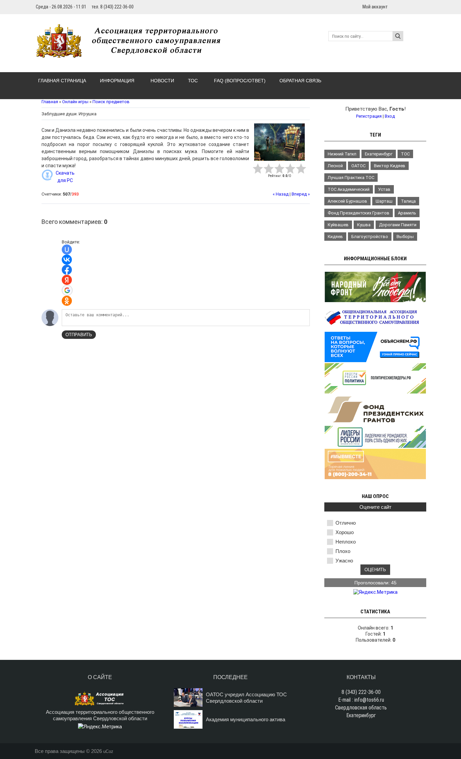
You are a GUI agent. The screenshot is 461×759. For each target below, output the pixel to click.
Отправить (78, 334)
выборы (405, 236)
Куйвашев (338, 224)
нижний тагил (342, 153)
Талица (408, 201)
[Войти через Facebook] (67, 270)
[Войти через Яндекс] (67, 280)
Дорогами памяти (397, 224)
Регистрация (369, 116)
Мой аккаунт (375, 6)
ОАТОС (358, 165)
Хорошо (344, 532)
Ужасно (344, 560)
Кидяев (335, 236)
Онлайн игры (75, 101)
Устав (384, 189)
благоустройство (369, 236)
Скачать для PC (65, 176)
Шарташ (384, 201)
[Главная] (132, 54)
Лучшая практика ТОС (351, 177)
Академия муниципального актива (245, 719)
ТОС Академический (349, 189)
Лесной (335, 165)
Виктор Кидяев (389, 165)
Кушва (364, 224)
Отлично (345, 523)
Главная (50, 101)
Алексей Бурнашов (347, 201)
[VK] (423, 6)
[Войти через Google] (67, 290)
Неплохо (345, 542)
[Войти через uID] (67, 249)
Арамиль (407, 212)
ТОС (405, 153)
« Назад (281, 194)
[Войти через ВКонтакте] (67, 260)
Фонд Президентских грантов (358, 212)
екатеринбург (378, 153)
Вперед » (301, 194)
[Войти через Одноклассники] (67, 301)
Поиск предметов (111, 101)
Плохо (342, 551)
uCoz (108, 751)
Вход (390, 116)
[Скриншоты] (279, 142)
